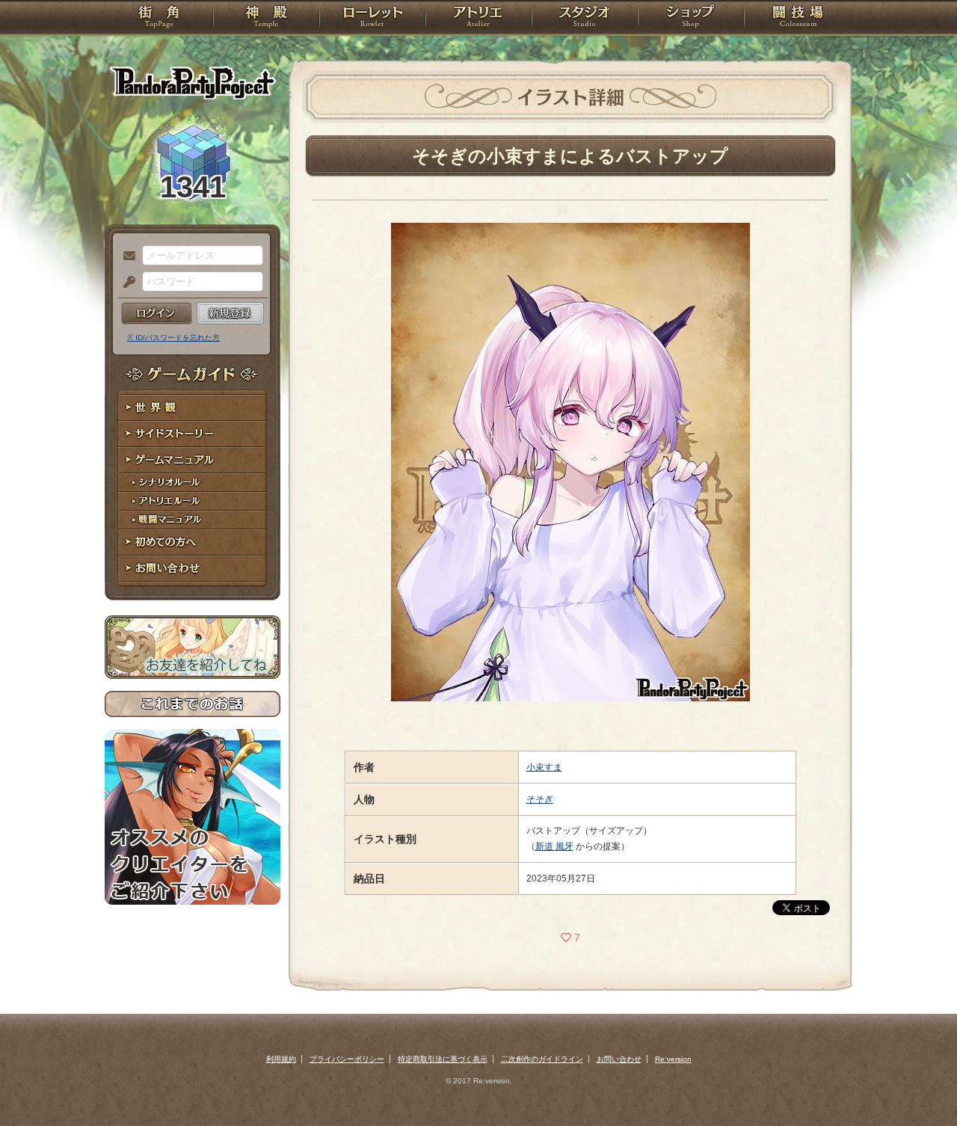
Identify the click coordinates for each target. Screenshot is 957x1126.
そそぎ (539, 799)
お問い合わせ (192, 569)
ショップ (691, 18)
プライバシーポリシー (347, 1059)
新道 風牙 (554, 846)
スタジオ (585, 18)
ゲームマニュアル (192, 460)
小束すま (544, 767)
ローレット (372, 18)
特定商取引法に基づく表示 (442, 1059)
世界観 (192, 408)
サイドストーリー (192, 434)
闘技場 (798, 18)
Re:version (673, 1059)
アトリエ (478, 18)
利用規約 (281, 1059)
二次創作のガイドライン (542, 1059)
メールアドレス (125, 256)
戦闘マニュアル (192, 520)
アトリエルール (192, 501)
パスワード (125, 282)
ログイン (156, 313)
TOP (159, 18)
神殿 (266, 18)
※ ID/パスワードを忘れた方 (173, 337)
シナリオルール (192, 482)
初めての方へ (192, 542)
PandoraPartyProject (192, 82)
